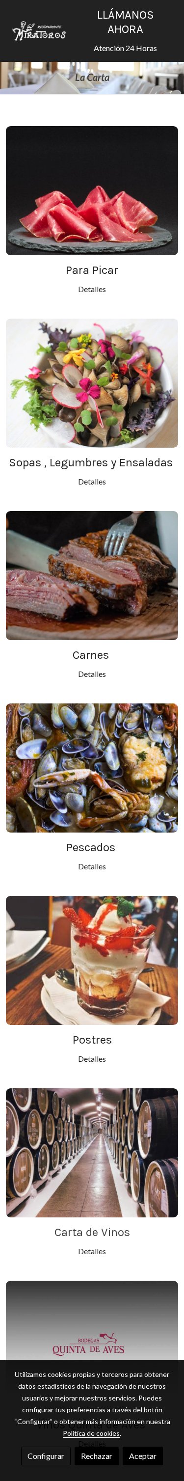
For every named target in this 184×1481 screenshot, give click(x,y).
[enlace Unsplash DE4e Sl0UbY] (92, 381)
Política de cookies (91, 1433)
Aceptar (143, 1455)
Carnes (92, 655)
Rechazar (96, 1455)
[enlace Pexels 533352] (92, 189)
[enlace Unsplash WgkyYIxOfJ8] (92, 766)
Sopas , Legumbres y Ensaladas (92, 462)
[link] (39, 31)
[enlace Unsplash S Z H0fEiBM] (92, 574)
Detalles (92, 289)
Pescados (92, 847)
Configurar (45, 1455)
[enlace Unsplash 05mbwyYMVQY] (92, 959)
